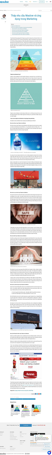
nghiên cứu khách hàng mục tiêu (28, 385)
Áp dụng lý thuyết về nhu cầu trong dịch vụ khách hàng (23, 390)
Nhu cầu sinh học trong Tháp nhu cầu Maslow (19, 28)
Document (21, 436)
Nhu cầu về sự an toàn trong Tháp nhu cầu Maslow (20, 30)
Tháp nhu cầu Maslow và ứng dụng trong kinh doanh (15, 414)
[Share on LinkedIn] (40, 393)
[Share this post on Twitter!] (37, 393)
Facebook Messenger (13, 436)
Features (21, 1)
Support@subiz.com (33, 443)
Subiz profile (22, 442)
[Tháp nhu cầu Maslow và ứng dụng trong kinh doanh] (15, 411)
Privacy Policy (12, 449)
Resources (35, 1)
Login (47, 1)
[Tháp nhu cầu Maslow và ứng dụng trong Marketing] (36, 411)
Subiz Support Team (23, 433)
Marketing (5, 10)
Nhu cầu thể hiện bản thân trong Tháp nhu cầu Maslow (20, 34)
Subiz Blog (1, 10)
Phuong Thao (3, 18)
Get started (42, 1)
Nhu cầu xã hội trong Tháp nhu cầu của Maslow (19, 31)
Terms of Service (12, 448)
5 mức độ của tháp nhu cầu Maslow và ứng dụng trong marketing (21, 27)
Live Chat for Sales (13, 438)
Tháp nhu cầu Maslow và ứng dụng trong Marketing (35, 414)
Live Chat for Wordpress (14, 439)
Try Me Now (25, 425)
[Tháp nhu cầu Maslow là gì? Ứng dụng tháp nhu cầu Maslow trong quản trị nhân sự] (26, 411)
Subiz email (12, 435)
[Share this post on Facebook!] (35, 393)
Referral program (3, 448)
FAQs (21, 435)
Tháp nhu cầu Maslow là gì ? (15, 25)
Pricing (26, 1)
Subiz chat (11, 433)
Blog (30, 1)
